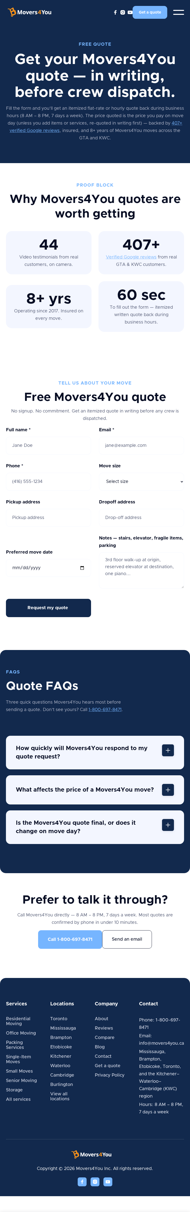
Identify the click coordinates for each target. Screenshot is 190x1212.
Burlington (61, 1084)
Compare (105, 1038)
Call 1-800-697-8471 (70, 939)
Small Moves (19, 1071)
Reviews (104, 1028)
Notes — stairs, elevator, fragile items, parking (141, 542)
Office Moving (21, 1033)
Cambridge (62, 1075)
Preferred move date (29, 552)
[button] (178, 12)
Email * (106, 430)
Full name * (18, 430)
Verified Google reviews (131, 257)
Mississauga (63, 1028)
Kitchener (60, 1056)
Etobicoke (61, 1047)
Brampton (61, 1038)
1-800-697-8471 (105, 710)
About (101, 1019)
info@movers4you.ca (161, 1043)
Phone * (14, 466)
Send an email (127, 939)
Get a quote (150, 12)
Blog (100, 1047)
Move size (110, 466)
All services (18, 1099)
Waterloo (60, 1066)
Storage (14, 1090)
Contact (103, 1056)
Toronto (58, 1019)
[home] (33, 12)
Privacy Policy (109, 1075)
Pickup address (23, 502)
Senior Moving (21, 1081)
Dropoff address (117, 502)
